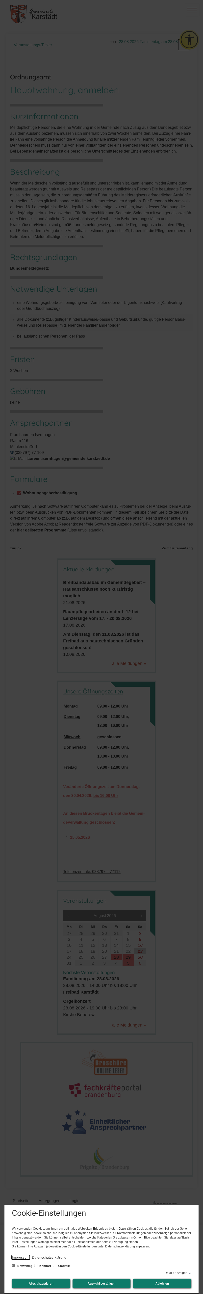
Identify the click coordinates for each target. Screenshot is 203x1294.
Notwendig (25, 1266)
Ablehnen (162, 1283)
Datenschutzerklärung (49, 1257)
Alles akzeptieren (41, 1283)
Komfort (45, 1266)
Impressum (20, 1257)
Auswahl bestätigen (101, 1283)
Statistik (63, 1266)
